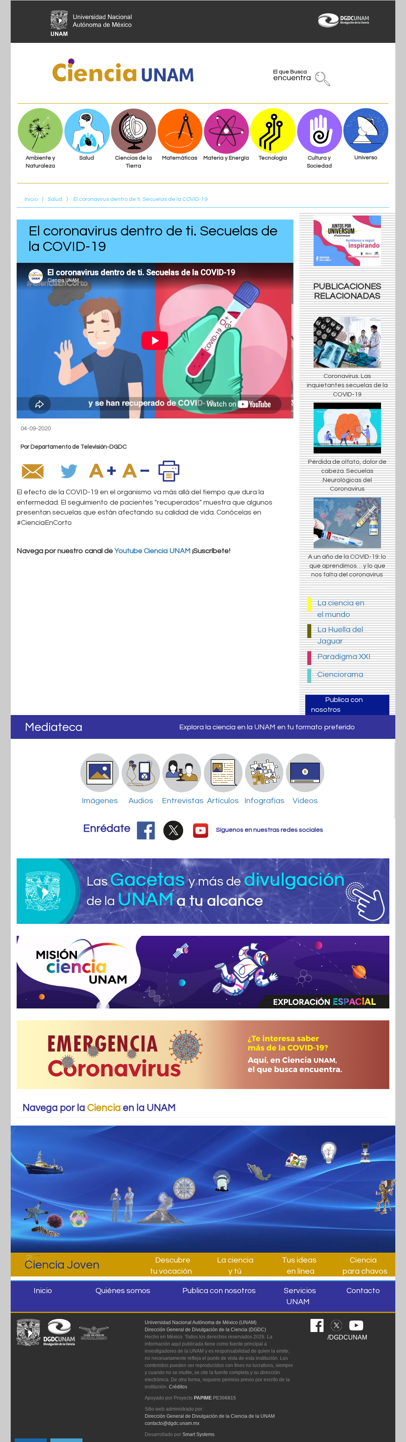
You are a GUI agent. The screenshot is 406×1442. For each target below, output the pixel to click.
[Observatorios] (221, 1162)
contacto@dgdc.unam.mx (172, 1423)
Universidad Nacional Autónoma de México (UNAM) (201, 1322)
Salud (55, 199)
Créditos (178, 1387)
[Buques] (44, 1156)
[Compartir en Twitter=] (69, 470)
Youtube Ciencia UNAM (153, 551)
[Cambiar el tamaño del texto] (102, 470)
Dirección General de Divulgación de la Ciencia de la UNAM (210, 1416)
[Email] (32, 470)
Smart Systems (198, 1434)
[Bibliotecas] (296, 1152)
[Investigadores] (123, 1178)
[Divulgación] (75, 1181)
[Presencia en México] (259, 1158)
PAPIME (203, 1398)
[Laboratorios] (370, 1148)
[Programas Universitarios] (333, 1148)
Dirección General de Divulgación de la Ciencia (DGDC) (205, 1329)
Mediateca (53, 727)
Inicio (31, 199)
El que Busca (292, 77)
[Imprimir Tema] (169, 470)
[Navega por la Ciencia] (184, 1166)
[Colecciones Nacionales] (44, 1212)
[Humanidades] (382, 1193)
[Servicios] (160, 1182)
